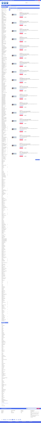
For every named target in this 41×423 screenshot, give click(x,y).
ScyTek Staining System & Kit (4, 137)
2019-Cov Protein (3, 156)
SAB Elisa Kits (3, 306)
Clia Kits (2, 188)
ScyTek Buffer (3, 133)
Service (2, 93)
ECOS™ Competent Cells (4, 206)
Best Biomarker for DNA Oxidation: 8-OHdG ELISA (35, 413)
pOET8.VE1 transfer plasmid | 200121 (24, 29)
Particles (2, 282)
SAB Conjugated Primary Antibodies (4, 305)
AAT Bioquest (3, 333)
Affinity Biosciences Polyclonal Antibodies (3, 16)
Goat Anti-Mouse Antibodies (4, 240)
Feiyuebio (2, 328)
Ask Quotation (3, 5)
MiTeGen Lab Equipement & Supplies (4, 130)
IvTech (2, 379)
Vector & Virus (3, 316)
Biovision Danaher (32, 411)
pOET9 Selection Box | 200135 (23, 37)
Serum (2, 309)
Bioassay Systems (3, 371)
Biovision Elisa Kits (3, 174)
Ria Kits (2, 303)
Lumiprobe (2, 362)
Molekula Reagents (3, 84)
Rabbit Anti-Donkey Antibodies (3, 293)
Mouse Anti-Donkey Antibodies (3, 269)
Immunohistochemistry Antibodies (4, 254)
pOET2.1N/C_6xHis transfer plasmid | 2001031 (25, 119)
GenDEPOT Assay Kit (3, 38)
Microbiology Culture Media (4, 268)
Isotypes (2, 258)
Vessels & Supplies (3, 317)
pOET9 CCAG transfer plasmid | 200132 (24, 62)
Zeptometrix (3, 368)
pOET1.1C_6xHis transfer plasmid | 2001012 (25, 135)
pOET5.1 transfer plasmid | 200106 (24, 86)
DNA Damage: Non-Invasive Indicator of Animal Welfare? (34, 414)
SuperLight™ (3, 312)
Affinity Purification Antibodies (3, 161)
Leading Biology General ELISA (4, 54)
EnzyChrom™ (3, 210)
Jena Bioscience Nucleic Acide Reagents (4, 129)
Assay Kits (3, 170)
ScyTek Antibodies (3, 132)
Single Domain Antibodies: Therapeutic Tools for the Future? (35, 412)
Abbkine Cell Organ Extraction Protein (3, 107)
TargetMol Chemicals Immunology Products (3, 100)
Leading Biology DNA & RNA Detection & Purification (4, 51)
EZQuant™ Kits (3, 222)
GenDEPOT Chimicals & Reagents (4, 40)
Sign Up (37, 0)
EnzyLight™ (3, 212)
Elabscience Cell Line (3, 35)
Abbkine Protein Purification (4, 120)
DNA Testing (3, 197)
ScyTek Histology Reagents (4, 134)
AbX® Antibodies (3, 160)
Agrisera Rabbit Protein (4, 32)
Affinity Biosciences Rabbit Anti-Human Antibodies (4, 19)
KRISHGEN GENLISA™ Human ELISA (4, 263)
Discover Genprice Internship (33, 416)
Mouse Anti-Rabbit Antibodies (3, 273)
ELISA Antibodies (3, 208)
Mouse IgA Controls (3, 274)
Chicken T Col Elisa (3, 186)
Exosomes (3, 218)
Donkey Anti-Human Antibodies (3, 201)
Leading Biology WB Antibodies (3, 74)
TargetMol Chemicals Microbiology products (4, 102)
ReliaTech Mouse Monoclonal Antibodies (4, 154)
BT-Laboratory (3, 332)
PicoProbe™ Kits (3, 286)
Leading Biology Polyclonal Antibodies (4, 62)
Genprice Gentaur (3, 378)
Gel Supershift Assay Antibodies (3, 232)
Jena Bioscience (3, 351)
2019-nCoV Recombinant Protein (4, 159)
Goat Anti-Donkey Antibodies (4, 238)
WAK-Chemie (3, 393)
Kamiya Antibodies (3, 260)
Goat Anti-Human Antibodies (4, 239)
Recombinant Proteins (4, 302)
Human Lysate (3, 247)
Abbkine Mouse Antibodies (4, 114)
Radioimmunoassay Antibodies (3, 299)
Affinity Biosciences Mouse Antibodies (4, 15)
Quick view (14, 17)
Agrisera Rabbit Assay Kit (4, 31)
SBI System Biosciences (4, 356)
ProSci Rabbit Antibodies (4, 139)
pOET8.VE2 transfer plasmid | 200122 (24, 21)
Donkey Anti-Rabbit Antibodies (3, 204)
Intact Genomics (3, 382)
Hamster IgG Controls (3, 242)
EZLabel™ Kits (3, 221)
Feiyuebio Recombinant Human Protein (4, 227)
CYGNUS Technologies (4, 193)
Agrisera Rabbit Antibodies (4, 30)
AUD (13, 0)
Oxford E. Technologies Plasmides (4, 91)
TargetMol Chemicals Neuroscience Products (4, 103)
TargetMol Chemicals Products (3, 104)
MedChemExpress (3, 344)
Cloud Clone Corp (3, 337)
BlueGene (2, 345)
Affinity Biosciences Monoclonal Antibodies (4, 13)
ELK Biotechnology (3, 334)
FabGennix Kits (3, 225)
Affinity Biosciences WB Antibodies (4, 22)
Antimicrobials (3, 167)
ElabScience (3, 336)
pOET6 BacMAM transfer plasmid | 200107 (25, 78)
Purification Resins (3, 287)
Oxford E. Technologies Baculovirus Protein (4, 87)
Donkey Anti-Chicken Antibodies (3, 198)
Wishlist (11, 411)
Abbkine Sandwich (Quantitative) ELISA (3, 124)
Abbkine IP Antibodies (3, 113)
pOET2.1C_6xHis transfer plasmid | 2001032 (25, 111)
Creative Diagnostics (3, 343)
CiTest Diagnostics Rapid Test (4, 142)
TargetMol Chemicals (3, 390)
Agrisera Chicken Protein (4, 25)
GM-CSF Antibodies (3, 236)
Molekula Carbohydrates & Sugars (4, 81)
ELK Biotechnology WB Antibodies (4, 152)
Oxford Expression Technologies (4, 377)
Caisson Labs (3, 367)
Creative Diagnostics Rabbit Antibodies (4, 191)
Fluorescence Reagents (4, 229)
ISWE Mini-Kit (3, 259)
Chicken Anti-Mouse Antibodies (3, 184)
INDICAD (2, 396)
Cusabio (2, 326)
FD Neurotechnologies (4, 375)
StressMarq (3, 330)
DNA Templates (3, 320)
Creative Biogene (3, 397)
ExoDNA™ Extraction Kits (4, 215)
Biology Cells (3, 172)
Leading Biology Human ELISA (4, 56)
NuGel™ (2, 279)
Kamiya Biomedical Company (4, 359)
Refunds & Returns (24, 421)
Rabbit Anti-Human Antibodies (3, 295)
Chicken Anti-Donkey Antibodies (3, 179)
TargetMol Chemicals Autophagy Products (3, 99)
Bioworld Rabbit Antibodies (4, 127)
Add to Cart (21, 25)
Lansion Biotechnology (4, 389)
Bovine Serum (32, 417)
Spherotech (3, 364)
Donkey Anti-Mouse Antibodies (3, 202)
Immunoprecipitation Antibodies (3, 256)
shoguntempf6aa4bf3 (3, 96)
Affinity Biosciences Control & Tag (4, 11)
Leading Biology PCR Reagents (3, 60)
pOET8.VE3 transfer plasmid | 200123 (24, 13)
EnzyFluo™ (2, 211)
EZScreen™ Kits (3, 223)
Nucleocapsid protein (3, 278)
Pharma (2, 285)
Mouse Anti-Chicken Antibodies (3, 267)
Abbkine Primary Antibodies (4, 117)
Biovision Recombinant (4, 175)
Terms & (10, 421)
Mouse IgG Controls (3, 275)
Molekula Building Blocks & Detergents (4, 80)
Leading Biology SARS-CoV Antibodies (4, 71)
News (7, 5)
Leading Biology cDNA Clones (4, 47)
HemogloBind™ (3, 243)
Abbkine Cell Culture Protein (4, 8)
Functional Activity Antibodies (3, 230)
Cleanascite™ (3, 187)
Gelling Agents (3, 233)
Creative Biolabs (3, 325)
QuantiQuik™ (3, 289)
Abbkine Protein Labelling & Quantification (4, 119)
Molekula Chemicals (3, 82)
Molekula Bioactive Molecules (3, 77)
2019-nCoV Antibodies (4, 157)
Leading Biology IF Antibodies (4, 57)
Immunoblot (3, 250)
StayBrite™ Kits (3, 310)
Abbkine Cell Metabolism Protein (4, 106)
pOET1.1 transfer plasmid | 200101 (24, 152)
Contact (10, 5)
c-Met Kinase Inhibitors (4, 176)
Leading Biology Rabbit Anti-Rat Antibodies (4, 66)
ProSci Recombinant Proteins (4, 92)
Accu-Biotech (3, 386)
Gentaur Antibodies (3, 128)
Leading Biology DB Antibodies (3, 49)
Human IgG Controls (3, 246)
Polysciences (3, 401)
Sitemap (6, 422)
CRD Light (2, 388)
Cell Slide (2, 178)
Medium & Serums (3, 266)
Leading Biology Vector (4, 73)
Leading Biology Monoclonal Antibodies (4, 58)
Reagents (2, 301)
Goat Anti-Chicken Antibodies (3, 237)
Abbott (2, 383)
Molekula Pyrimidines (3, 83)
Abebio (2, 347)
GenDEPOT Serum (3, 45)
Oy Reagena (3, 381)
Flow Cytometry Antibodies (4, 228)
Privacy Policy (30, 421)
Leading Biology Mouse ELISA (4, 59)
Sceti (2, 352)
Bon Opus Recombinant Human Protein (4, 140)
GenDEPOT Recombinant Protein (4, 44)
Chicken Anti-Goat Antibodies (3, 181)
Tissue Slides (3, 314)
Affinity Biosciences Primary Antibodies (4, 18)
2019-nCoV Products (3, 158)
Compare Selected (37, 159)
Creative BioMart (3, 355)
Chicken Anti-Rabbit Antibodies (3, 185)
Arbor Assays (3, 366)
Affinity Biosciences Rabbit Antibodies (4, 21)
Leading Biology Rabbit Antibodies (4, 68)
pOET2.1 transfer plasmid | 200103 (24, 127)
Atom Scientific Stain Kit (4, 34)
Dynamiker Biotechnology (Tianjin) (5, 400)
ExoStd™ (2, 219)
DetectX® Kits (3, 194)
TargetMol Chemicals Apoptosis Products (3, 97)
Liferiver (2, 392)
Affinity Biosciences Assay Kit (4, 9)
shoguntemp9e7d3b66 (4, 95)
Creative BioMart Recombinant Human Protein (4, 143)
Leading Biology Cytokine (4, 48)
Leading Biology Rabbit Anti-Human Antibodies (4, 63)
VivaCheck (2, 394)
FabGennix (2, 348)
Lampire (2, 360)
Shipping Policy (17, 421)
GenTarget (2, 353)
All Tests (2, 164)
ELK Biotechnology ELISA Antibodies (4, 150)
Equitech (2, 370)
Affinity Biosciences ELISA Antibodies (4, 12)
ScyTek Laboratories (3, 363)
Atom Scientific (3, 374)
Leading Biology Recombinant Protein (4, 69)
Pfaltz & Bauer (3, 340)
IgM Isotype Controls (3, 249)
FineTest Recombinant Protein (4, 146)
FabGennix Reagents (3, 226)
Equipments (3, 214)
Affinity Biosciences (3, 341)
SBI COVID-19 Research (4, 308)
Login (35, 0)
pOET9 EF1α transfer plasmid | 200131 (24, 70)
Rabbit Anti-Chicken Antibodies (3, 291)
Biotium (2, 329)
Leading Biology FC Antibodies (3, 53)
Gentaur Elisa (3, 235)
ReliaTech (2, 358)
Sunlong (2, 349)
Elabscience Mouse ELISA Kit (4, 207)
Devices (2, 195)
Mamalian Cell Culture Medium (3, 265)
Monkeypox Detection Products (3, 153)
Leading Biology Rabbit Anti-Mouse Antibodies (4, 65)
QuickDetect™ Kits (3, 290)
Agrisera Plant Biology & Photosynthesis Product (4, 28)
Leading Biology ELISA (3, 52)
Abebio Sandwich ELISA (4, 126)
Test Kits (2, 313)
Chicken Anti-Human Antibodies (3, 182)
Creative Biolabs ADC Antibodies (3, 149)
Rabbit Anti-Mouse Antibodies (3, 296)
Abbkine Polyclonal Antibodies (3, 116)
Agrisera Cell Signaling (3, 24)
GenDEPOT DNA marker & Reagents (4, 42)
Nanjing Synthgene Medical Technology (4, 385)
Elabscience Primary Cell (4, 36)
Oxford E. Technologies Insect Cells (4, 90)
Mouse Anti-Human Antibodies (3, 272)
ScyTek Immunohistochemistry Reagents (4, 136)
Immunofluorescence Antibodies (3, 253)
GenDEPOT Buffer (3, 39)
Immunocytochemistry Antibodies (4, 251)
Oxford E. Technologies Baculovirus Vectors (4, 88)
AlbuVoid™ (2, 163)
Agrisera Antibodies (3, 23)
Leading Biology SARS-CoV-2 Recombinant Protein (4, 72)
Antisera (2, 168)
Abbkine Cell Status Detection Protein (3, 110)
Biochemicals (3, 171)
